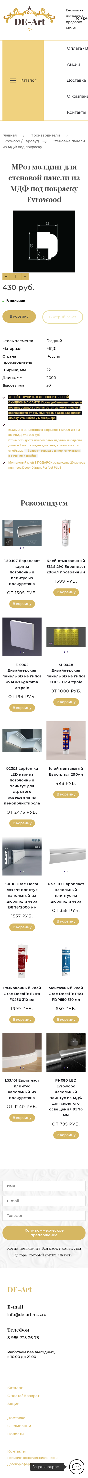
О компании (19, 1425)
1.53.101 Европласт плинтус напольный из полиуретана (22, 1089)
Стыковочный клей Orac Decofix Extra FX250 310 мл (22, 994)
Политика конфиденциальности (32, 1458)
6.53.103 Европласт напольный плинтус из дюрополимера (66, 892)
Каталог (15, 1387)
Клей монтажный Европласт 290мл (66, 771)
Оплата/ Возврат (23, 1395)
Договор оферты (20, 1464)
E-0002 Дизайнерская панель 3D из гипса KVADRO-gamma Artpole (22, 676)
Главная (9, 135)
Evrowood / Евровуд (20, 141)
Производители (45, 135)
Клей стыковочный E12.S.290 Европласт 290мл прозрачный (65, 567)
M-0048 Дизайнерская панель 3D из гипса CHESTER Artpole (66, 673)
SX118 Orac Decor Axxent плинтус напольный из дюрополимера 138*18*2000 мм (22, 895)
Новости (15, 1433)
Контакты (76, 112)
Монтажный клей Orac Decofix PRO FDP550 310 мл (66, 994)
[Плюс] (25, 276)
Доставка (76, 80)
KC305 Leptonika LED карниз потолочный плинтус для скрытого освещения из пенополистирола (22, 785)
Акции (73, 64)
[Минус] (6, 276)
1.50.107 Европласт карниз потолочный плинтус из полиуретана (22, 572)
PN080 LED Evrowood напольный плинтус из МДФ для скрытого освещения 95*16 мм (66, 1097)
